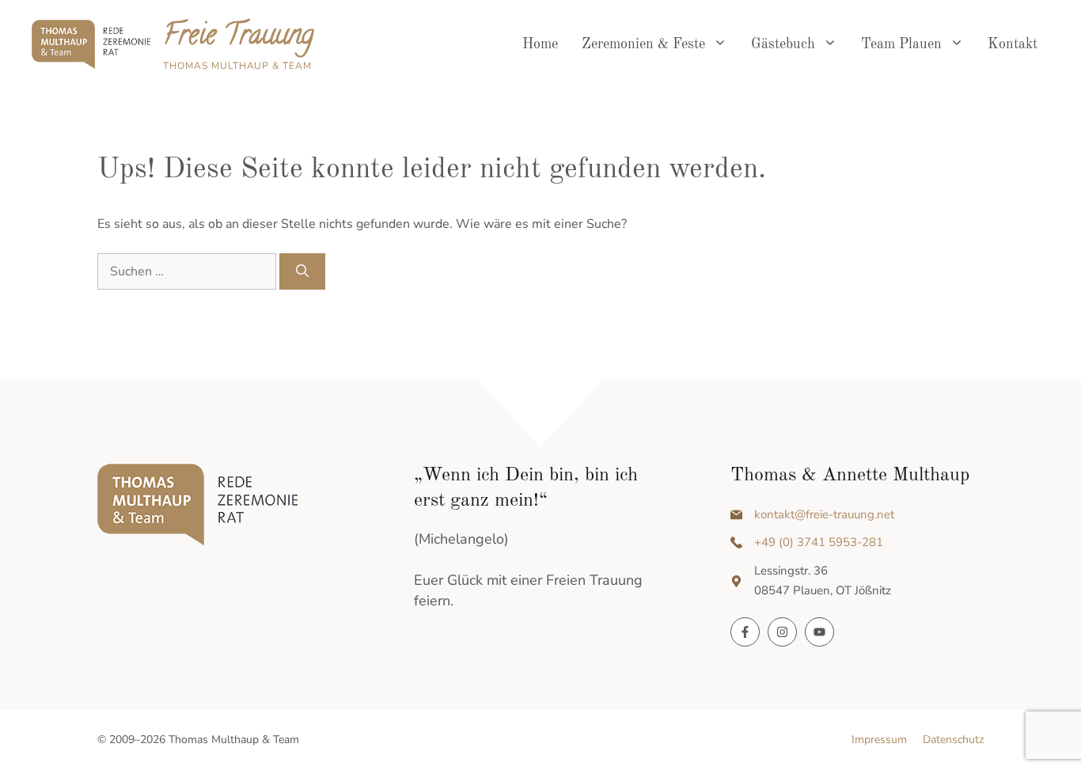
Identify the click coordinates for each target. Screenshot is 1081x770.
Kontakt (1012, 44)
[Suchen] (302, 271)
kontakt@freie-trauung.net (824, 514)
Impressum (879, 739)
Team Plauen (901, 44)
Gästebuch (783, 44)
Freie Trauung (238, 37)
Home (540, 44)
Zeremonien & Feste (643, 44)
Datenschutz (953, 739)
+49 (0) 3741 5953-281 (818, 542)
